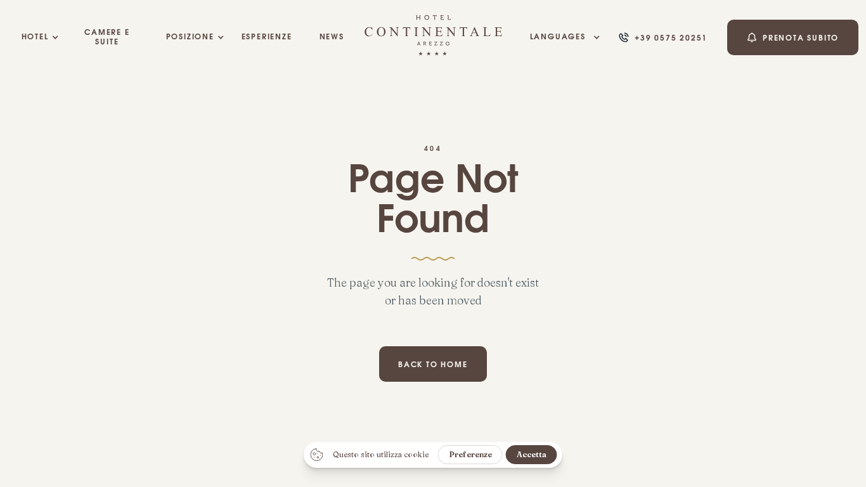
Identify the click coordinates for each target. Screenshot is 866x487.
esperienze (267, 37)
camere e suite (106, 37)
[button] (35, 37)
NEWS (332, 37)
